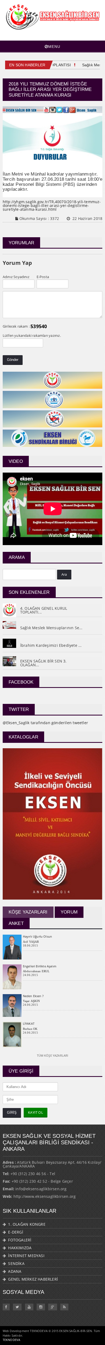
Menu (54, 46)
